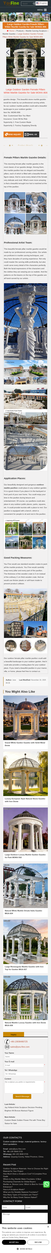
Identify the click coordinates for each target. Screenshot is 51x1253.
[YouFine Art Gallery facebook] (2, 1161)
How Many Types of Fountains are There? (20, 1195)
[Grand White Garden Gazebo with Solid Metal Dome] (25, 718)
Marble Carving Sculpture (36, 31)
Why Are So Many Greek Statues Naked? (20, 1197)
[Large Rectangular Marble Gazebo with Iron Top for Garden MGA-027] (25, 942)
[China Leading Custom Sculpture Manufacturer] (11, 4)
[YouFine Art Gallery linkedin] (4, 1161)
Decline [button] (38, 1242)
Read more (23, 1237)
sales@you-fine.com (19, 1047)
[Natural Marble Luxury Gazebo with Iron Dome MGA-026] (25, 998)
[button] (40, 10)
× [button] (48, 1227)
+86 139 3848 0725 (15, 1151)
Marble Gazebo (9, 34)
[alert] (25, 1238)
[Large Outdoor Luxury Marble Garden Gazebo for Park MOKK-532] (25, 830)
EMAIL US (32, 134)
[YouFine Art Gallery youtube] (3, 1161)
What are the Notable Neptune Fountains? (20, 1192)
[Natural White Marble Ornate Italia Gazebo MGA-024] (25, 886)
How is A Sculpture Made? (14, 1189)
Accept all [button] (14, 1242)
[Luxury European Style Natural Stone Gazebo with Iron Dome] (25, 774)
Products (20, 31)
